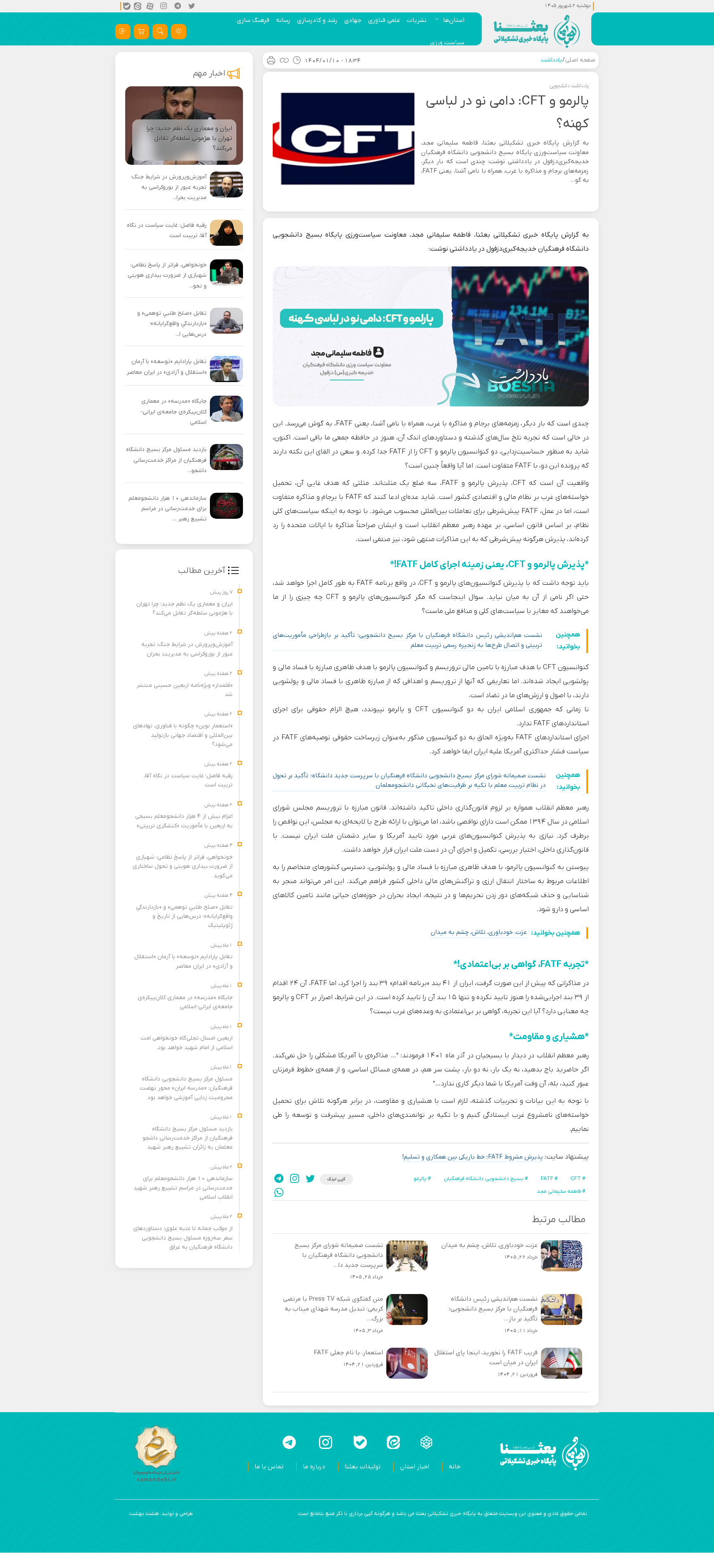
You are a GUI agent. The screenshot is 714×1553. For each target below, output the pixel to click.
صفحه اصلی (580, 60)
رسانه (283, 20)
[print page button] (271, 60)
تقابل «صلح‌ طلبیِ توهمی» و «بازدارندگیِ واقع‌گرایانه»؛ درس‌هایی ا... (172, 323)
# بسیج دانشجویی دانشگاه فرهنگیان (486, 1178)
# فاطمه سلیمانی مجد (561, 1191)
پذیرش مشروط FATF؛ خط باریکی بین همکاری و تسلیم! (472, 1157)
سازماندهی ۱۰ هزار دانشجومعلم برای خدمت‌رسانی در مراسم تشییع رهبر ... (168, 508)
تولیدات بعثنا (363, 1467)
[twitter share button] (192, 6)
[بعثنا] (536, 31)
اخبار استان (414, 1467)
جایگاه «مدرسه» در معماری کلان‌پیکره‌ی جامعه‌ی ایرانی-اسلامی (173, 411)
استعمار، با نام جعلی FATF (348, 1353)
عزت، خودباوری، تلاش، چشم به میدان (479, 932)
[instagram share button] (164, 6)
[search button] (160, 31)
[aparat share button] (150, 6)
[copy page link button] (284, 60)
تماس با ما (269, 1467)
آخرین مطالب (201, 570)
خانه (454, 1467)
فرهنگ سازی (253, 20)
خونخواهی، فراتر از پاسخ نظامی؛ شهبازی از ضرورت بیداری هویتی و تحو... (167, 275)
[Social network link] (426, 1442)
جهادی (353, 20)
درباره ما (314, 1467)
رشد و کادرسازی (317, 20)
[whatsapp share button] (279, 1192)
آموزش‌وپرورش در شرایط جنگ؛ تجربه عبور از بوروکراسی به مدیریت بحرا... (169, 187)
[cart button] (141, 31)
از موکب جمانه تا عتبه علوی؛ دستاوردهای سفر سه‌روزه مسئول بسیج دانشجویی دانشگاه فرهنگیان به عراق (183, 1238)
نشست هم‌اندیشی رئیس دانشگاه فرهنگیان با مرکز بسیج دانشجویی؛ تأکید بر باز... (493, 1309)
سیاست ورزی (447, 42)
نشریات (416, 20)
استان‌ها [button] (453, 20)
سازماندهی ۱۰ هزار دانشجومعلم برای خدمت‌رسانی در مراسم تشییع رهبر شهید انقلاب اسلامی (183, 1188)
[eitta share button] (137, 6)
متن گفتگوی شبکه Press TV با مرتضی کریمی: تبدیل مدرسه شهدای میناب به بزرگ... (333, 1309)
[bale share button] (127, 6)
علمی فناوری (384, 20)
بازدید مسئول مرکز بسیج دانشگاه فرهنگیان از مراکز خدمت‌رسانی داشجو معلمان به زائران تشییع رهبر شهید (188, 1138)
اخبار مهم (209, 73)
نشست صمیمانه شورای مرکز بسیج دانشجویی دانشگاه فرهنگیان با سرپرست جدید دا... (339, 1255)
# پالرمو (422, 1178)
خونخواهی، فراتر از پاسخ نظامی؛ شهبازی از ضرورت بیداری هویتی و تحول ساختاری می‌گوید (183, 866)
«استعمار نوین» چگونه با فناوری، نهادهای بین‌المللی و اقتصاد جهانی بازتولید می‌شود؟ (183, 735)
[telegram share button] (178, 6)
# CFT (578, 1178)
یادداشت (551, 60)
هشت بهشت (144, 1513)
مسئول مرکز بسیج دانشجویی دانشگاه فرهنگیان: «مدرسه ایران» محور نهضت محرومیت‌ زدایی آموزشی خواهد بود (186, 1088)
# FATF (549, 1178)
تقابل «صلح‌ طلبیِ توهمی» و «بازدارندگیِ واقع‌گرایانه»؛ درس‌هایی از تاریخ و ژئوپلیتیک (184, 916)
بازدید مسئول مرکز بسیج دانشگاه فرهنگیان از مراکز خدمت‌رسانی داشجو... (166, 460)
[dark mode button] (178, 31)
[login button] (123, 31)
